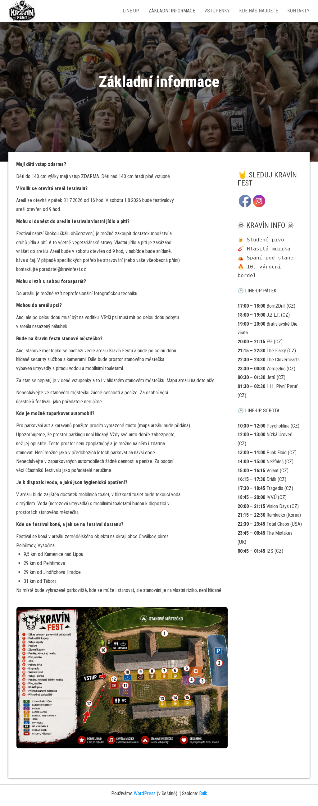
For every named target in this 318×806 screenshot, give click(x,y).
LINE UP (131, 11)
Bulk (203, 793)
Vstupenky (217, 11)
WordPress (145, 793)
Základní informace (171, 11)
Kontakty (298, 11)
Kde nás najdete (258, 11)
